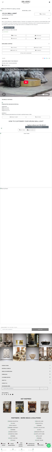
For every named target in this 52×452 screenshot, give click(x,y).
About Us (4, 380)
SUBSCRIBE (40, 329)
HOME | (3, 8)
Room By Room (5, 365)
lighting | (14, 8)
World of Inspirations (7, 371)
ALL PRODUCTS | (9, 8)
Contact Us (4, 383)
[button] (2, 10)
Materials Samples (6, 368)
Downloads (4, 374)
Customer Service (6, 377)
